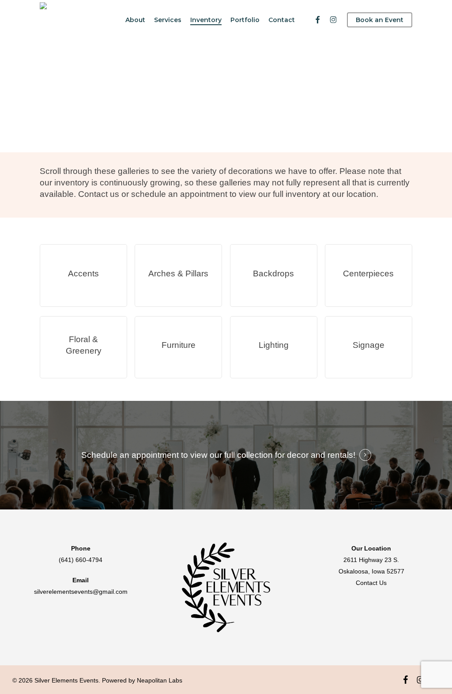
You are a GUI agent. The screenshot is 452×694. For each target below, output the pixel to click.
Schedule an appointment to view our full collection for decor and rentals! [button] (218, 455)
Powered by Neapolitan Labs (142, 680)
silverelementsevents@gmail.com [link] (81, 591)
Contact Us (371, 582)
